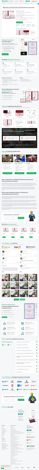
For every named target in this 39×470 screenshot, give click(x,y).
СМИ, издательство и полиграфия (14, 454)
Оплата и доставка (4, 430)
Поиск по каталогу (4, 429)
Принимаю (3, 468)
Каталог (11, 426)
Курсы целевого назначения (5, 448)
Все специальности (13, 427)
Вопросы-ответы (4, 432)
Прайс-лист (3, 428)
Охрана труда (3, 449)
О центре (3, 427)
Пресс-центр (3, 433)
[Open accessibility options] (38, 3)
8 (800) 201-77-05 (34, 1)
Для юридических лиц (4, 431)
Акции (2, 437)
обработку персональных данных (13, 219)
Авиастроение (12, 428)
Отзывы (3, 436)
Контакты (3, 435)
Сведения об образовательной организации (4, 439)
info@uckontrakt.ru (20, 417)
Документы (3, 434)
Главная (3, 426)
